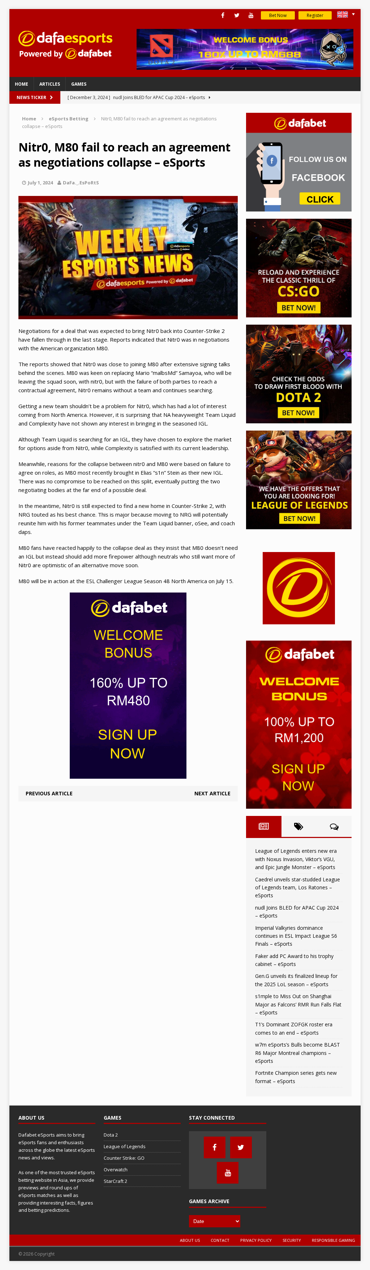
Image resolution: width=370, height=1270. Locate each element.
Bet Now (278, 15)
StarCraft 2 (115, 1181)
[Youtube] (251, 15)
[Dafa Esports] (65, 45)
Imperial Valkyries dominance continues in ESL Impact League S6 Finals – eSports (296, 936)
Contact (220, 1240)
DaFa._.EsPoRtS (81, 182)
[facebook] (222, 15)
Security (292, 1240)
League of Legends (125, 1146)
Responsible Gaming (333, 1240)
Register (315, 15)
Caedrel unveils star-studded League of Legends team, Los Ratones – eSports (297, 887)
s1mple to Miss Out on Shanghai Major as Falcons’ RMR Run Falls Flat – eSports (298, 1004)
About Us (190, 1240)
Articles (49, 84)
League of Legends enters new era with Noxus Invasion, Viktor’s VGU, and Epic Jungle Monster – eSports (296, 859)
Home (21, 84)
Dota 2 (111, 1135)
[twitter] (237, 15)
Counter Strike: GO (124, 1158)
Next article (212, 793)
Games (78, 84)
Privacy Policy (256, 1240)
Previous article (49, 793)
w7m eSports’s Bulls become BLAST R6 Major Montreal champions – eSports (297, 1052)
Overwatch (116, 1169)
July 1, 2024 (40, 182)
